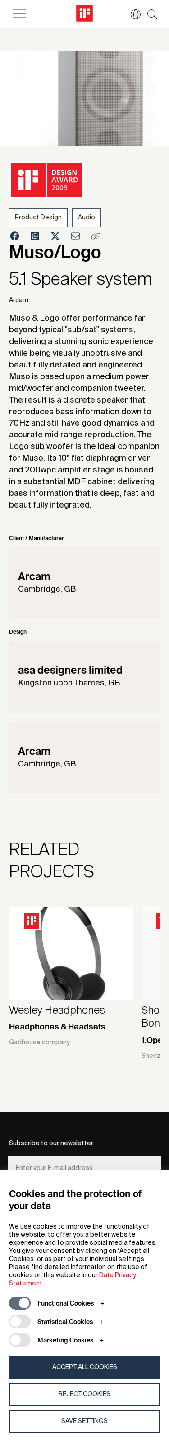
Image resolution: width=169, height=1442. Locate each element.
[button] (131, 14)
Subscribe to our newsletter (51, 1143)
